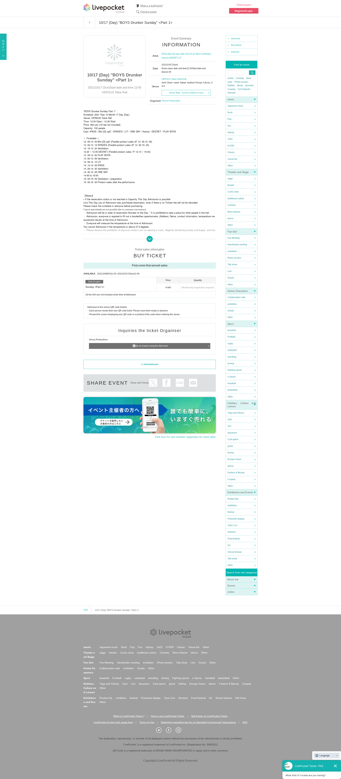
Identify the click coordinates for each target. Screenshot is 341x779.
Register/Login (244, 10)
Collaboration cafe (236, 297)
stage (230, 178)
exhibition (232, 251)
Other (230, 165)
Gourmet (249, 85)
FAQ (244, 722)
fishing (231, 452)
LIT (179, 58)
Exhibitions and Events (240, 492)
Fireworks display (236, 519)
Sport (231, 323)
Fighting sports (235, 370)
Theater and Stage (238, 172)
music (231, 99)
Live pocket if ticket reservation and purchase (103, 8)
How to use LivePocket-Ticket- (168, 716)
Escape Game (234, 459)
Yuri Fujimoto (244, 89)
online (231, 78)
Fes (229, 126)
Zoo (229, 426)
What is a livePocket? (151, 5)
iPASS (165, 54)
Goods (231, 278)
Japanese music (235, 106)
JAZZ (230, 139)
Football (231, 337)
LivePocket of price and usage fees (113, 722)
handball (232, 383)
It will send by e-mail (193, 383)
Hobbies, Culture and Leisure (89, 688)
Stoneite (232, 93)
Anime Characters (238, 291)
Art (229, 545)
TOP (85, 610)
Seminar (232, 532)
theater (231, 185)
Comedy (240, 78)
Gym (230, 419)
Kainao (165, 58)
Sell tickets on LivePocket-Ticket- (209, 716)
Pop (229, 119)
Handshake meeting (237, 244)
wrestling (232, 357)
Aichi (183, 79)
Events (231, 585)
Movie (240, 85)
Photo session (241, 82)
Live (230, 271)
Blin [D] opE (174, 54)
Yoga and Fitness (236, 413)
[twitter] (160, 730)
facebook (166, 383)
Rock (230, 112)
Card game (233, 439)
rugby (230, 343)
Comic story (233, 192)
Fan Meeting (234, 238)
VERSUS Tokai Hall (171, 79)
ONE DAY (185, 54)
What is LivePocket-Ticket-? (128, 716)
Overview (235, 38)
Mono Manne (234, 212)
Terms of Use (146, 722)
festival (231, 512)
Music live (233, 579)
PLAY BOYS (196, 54)
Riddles (231, 85)
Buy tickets (236, 45)
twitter (153, 383)
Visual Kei (232, 159)
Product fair (233, 499)
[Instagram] (180, 730)
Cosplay (232, 89)
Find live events (148, 11)
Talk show (232, 264)
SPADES (206, 54)
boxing (231, 363)
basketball (232, 390)
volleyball (232, 350)
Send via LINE (180, 383)
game (230, 446)
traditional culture (236, 198)
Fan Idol (232, 231)
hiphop (231, 132)
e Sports (232, 377)
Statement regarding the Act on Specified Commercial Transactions (198, 722)
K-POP (231, 145)
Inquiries (235, 52)
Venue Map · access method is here (186, 93)
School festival (235, 552)
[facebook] (170, 730)
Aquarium (232, 433)
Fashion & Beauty (236, 472)
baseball (232, 330)
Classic (231, 152)
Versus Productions (171, 101)
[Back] (89, 22)
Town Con (232, 525)
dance (231, 218)
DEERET (173, 58)
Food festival (234, 538)
